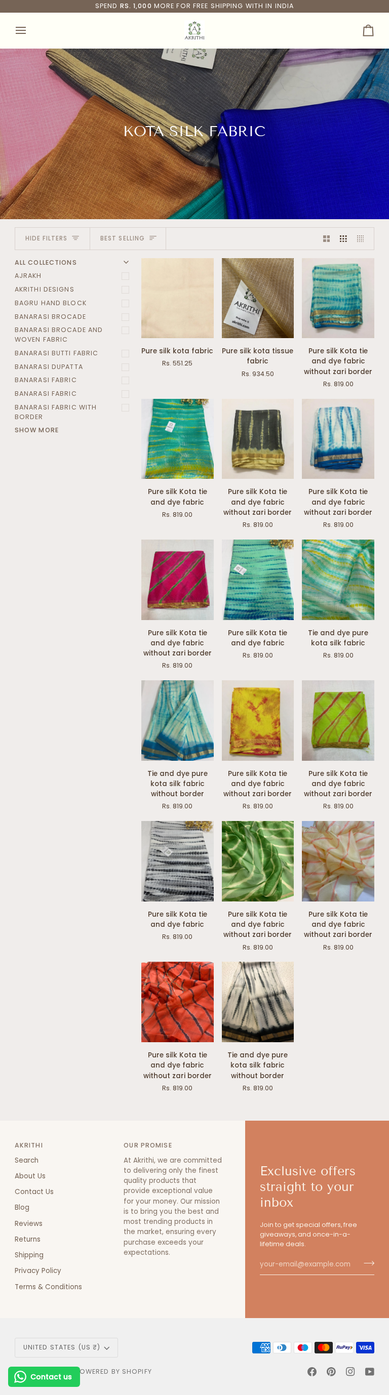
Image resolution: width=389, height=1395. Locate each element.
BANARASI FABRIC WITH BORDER (56, 412)
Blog (22, 1207)
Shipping (29, 1255)
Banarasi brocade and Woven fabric (59, 334)
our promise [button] (148, 1145)
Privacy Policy (38, 1271)
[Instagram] (350, 1371)
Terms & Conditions (48, 1287)
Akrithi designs (44, 289)
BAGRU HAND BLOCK (51, 303)
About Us (30, 1176)
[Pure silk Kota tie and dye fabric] (177, 439)
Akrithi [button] (29, 1145)
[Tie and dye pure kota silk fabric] (338, 580)
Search (26, 1160)
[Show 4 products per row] (363, 239)
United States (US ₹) (62, 1347)
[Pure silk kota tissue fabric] (258, 298)
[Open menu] (30, 30)
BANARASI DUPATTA (49, 366)
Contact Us (34, 1192)
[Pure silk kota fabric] (177, 298)
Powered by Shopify (113, 1371)
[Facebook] (312, 1371)
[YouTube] (369, 1371)
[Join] (366, 1263)
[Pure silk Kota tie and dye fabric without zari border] (338, 298)
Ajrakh (28, 275)
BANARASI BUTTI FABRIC (57, 353)
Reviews (29, 1223)
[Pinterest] (331, 1371)
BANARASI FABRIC (46, 380)
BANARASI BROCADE (50, 316)
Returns (28, 1239)
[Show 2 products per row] (326, 239)
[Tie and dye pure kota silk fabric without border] (177, 720)
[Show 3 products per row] (343, 239)
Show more (37, 430)
